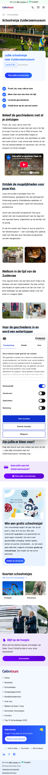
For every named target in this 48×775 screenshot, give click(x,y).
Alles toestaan (24, 419)
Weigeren (24, 434)
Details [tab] (24, 345)
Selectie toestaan (24, 426)
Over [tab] (39, 345)
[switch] (42, 393)
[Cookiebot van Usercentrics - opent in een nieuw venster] (35, 338)
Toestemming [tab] (8, 345)
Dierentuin (31, 598)
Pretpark (8, 598)
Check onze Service (16, 739)
